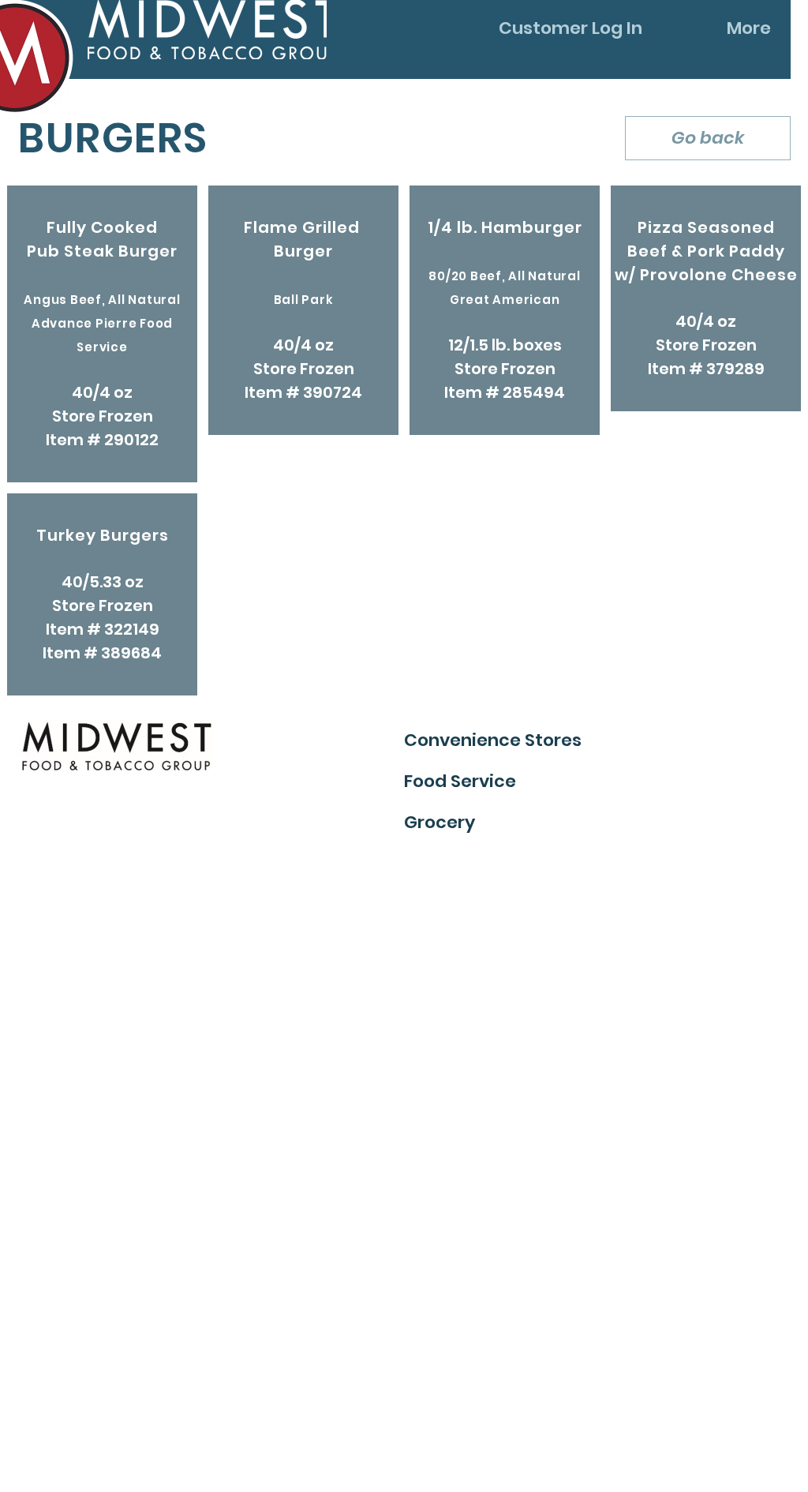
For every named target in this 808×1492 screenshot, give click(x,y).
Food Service (460, 781)
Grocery (439, 822)
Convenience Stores (493, 740)
